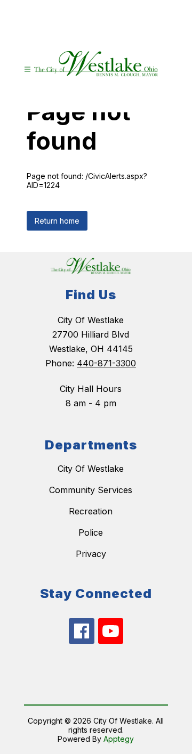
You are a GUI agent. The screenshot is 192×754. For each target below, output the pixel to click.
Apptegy (118, 738)
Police (90, 532)
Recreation (91, 511)
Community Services (90, 490)
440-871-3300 (106, 363)
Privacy (91, 553)
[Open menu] (27, 69)
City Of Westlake (91, 468)
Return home (57, 220)
